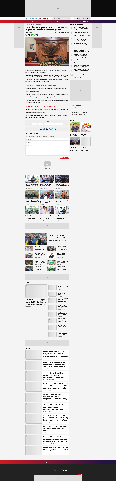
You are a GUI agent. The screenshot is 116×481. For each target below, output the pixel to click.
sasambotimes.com (30, 24)
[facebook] (26, 35)
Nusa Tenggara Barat (49, 124)
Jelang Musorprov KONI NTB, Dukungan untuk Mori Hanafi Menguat (62, 314)
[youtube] (66, 470)
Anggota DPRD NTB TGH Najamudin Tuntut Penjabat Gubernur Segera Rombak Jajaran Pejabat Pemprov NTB (82, 40)
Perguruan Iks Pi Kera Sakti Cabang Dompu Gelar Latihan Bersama (81, 45)
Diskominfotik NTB (75, 112)
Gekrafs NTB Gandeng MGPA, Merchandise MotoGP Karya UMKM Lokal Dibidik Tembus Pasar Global (54, 365)
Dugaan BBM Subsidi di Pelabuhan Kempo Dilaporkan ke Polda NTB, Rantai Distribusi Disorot (55, 440)
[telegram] (34, 35)
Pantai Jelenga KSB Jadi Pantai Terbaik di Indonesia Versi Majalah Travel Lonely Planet (82, 29)
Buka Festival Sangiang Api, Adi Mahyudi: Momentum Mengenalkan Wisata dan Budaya (32, 186)
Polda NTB (85, 112)
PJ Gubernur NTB (58, 124)
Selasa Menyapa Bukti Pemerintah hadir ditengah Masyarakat (40, 106)
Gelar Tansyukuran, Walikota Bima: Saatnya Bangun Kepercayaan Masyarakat (61, 218)
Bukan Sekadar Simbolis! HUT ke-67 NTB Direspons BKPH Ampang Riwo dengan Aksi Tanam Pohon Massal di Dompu (40, 270)
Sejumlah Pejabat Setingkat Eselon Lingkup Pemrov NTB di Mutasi (32, 201)
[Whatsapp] (55, 470)
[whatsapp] (32, 35)
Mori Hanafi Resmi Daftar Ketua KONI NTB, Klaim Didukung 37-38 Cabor (63, 307)
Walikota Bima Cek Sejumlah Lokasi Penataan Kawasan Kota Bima (31, 217)
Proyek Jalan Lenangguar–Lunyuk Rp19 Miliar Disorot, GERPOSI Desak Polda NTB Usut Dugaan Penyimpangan (36, 304)
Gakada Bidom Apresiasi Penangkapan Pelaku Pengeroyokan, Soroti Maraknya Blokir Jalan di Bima (55, 397)
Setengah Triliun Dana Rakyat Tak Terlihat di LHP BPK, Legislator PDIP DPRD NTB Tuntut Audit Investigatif (63, 322)
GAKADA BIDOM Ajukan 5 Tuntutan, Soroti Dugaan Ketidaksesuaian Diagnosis (62, 328)
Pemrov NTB (74, 107)
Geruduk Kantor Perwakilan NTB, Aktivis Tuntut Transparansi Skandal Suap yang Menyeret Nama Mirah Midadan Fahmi (81, 56)
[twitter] (29, 35)
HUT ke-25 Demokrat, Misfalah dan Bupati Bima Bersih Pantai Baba (63, 300)
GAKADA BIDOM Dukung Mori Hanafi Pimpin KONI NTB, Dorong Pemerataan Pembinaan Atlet (63, 294)
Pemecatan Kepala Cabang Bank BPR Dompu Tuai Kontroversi (82, 66)
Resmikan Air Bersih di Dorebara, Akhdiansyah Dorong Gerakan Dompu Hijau (62, 262)
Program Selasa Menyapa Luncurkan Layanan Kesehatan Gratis (41, 85)
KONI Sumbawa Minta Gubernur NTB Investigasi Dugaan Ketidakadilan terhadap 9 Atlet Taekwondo (62, 250)
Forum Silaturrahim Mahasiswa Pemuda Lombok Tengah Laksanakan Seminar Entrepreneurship (81, 76)
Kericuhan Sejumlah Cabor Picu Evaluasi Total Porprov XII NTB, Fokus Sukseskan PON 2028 (58, 239)
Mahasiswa (74, 114)
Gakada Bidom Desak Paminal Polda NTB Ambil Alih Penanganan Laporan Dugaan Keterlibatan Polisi (55, 376)
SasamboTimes (28, 32)
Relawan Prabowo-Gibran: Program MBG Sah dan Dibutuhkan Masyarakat (62, 255)
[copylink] (37, 35)
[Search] (69, 18)
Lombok (73, 116)
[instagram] (61, 470)
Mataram (41, 124)
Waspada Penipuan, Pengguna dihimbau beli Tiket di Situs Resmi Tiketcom (82, 61)
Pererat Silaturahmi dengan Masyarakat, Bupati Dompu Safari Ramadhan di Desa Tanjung (62, 202)
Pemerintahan (39, 24)
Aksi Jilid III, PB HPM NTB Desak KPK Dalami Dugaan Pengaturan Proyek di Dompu (55, 407)
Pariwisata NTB (82, 114)
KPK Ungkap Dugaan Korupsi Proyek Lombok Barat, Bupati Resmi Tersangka (40, 248)
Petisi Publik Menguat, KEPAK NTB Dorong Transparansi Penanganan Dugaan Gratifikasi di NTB (82, 51)
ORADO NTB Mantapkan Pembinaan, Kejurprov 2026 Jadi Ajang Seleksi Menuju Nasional (40, 262)
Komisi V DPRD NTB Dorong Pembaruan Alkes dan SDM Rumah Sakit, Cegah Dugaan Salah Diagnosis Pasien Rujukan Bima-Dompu (63, 336)
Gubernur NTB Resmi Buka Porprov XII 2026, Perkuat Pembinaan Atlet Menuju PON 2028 (40, 255)
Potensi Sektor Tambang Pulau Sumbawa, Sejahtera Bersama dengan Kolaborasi (81, 71)
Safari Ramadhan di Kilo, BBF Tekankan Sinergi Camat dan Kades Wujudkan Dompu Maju (46, 218)
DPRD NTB (35, 124)
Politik (79, 116)
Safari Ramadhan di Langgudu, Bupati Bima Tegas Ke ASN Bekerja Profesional (46, 202)
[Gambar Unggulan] (47, 51)
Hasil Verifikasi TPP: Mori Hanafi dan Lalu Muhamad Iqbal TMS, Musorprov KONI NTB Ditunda (63, 287)
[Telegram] (58, 470)
